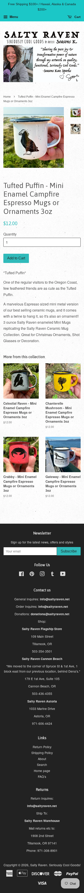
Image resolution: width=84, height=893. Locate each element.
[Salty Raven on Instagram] (42, 574)
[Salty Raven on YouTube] (62, 574)
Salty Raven (38, 865)
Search (42, 764)
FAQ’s (42, 776)
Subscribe (69, 551)
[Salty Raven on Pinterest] (31, 574)
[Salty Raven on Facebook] (21, 574)
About (42, 758)
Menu (13, 16)
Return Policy (42, 747)
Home (7, 96)
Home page (42, 770)
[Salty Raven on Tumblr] (52, 574)
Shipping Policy (42, 752)
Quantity (10, 234)
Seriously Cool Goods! (65, 865)
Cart (77, 17)
